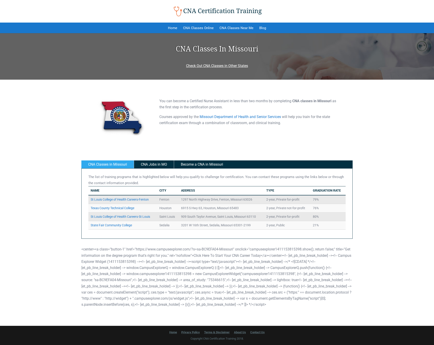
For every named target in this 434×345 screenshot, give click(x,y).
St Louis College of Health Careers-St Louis (120, 216)
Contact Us (257, 332)
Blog (262, 28)
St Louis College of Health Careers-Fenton (120, 199)
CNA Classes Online (198, 28)
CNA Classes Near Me (236, 28)
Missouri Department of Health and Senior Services (240, 117)
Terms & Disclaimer (217, 332)
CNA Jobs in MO (154, 164)
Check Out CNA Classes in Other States (217, 66)
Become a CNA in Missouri (202, 164)
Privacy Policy (190, 332)
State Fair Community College (111, 225)
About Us (240, 332)
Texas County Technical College (112, 208)
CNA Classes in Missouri (107, 164)
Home (172, 28)
